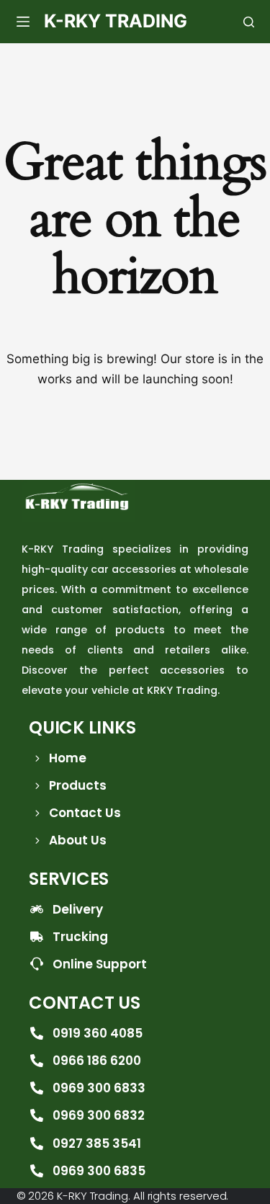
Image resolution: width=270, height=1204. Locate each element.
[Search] (248, 22)
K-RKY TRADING (115, 21)
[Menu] (23, 21)
